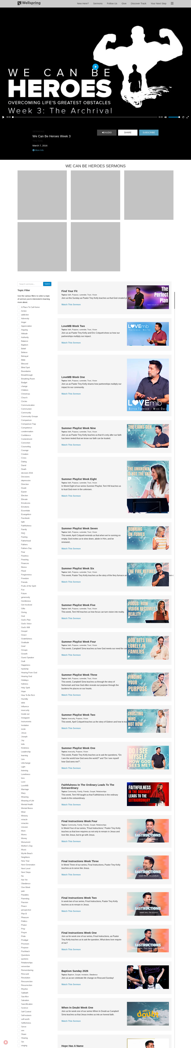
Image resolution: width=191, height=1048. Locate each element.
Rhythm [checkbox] (24, 989)
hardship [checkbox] (24, 669)
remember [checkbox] (25, 966)
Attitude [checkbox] (24, 333)
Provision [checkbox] (25, 944)
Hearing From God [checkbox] (29, 672)
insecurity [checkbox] (25, 710)
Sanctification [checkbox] (26, 1004)
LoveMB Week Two (73, 326)
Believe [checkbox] (24, 352)
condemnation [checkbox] (27, 431)
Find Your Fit (69, 291)
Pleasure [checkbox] (25, 917)
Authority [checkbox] (25, 337)
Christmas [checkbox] (25, 394)
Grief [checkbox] (23, 646)
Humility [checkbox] (24, 699)
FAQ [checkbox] (23, 533)
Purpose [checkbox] (24, 947)
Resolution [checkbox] (25, 978)
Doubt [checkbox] (23, 488)
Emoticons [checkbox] (25, 503)
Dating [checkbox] (24, 461)
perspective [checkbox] (26, 910)
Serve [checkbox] (23, 1027)
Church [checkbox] (24, 397)
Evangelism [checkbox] (26, 514)
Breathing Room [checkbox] (28, 379)
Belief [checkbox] (23, 348)
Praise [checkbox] (24, 925)
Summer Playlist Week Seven (79, 528)
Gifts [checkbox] (23, 608)
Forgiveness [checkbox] (26, 574)
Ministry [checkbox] (24, 816)
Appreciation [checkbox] (26, 326)
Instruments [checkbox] (26, 721)
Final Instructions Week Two (79, 897)
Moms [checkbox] (24, 834)
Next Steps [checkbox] (26, 872)
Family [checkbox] (24, 529)
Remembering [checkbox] (27, 970)
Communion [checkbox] (26, 409)
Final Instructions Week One (79, 932)
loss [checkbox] (23, 778)
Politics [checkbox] (24, 921)
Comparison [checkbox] (26, 420)
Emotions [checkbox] (25, 507)
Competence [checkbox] (26, 428)
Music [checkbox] (23, 849)
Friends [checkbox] (24, 582)
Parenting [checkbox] (25, 898)
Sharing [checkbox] (24, 1038)
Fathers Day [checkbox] (26, 548)
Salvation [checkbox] (25, 1000)
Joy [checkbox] (22, 740)
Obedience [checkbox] (25, 883)
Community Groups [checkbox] (29, 416)
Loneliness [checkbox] (25, 774)
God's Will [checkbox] (25, 627)
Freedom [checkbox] (25, 578)
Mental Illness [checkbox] (27, 808)
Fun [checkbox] (22, 590)
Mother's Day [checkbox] (27, 846)
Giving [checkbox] (24, 612)
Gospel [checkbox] (24, 631)
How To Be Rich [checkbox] (28, 695)
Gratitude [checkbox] (25, 642)
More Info (39, 150)
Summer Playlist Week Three (79, 674)
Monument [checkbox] (25, 842)
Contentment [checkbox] (26, 439)
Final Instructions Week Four (79, 821)
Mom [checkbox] (23, 831)
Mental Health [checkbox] (27, 804)
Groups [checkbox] (24, 650)
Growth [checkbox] (24, 654)
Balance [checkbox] (24, 341)
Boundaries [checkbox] (26, 371)
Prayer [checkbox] (24, 932)
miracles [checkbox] (24, 823)
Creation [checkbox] (24, 454)
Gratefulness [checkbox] (26, 639)
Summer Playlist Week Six (77, 568)
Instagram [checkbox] (25, 718)
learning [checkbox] (24, 755)
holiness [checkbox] (24, 684)
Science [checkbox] (24, 1008)
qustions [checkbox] (24, 959)
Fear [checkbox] (23, 552)
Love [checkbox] (23, 782)
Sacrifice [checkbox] (25, 996)
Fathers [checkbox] (24, 544)
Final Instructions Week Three (80, 861)
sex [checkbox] (22, 1030)
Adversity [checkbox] (25, 318)
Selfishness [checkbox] (26, 1023)
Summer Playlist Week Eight (79, 479)
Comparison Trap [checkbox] (28, 424)
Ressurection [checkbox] (26, 981)
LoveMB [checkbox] (24, 785)
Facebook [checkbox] (25, 518)
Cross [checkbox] (23, 458)
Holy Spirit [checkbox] (25, 687)
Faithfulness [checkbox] (26, 526)
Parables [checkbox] (25, 895)
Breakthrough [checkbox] (27, 375)
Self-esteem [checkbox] (26, 1015)
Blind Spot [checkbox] (25, 367)
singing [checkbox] (24, 1045)
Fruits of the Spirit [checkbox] (28, 586)
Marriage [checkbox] (25, 789)
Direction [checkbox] (25, 484)
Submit (47, 284)
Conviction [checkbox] (25, 443)
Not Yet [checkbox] (24, 880)
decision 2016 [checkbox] (27, 473)
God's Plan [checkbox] (26, 620)
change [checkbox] (24, 386)
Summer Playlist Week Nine (78, 428)
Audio (108, 132)
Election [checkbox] (24, 495)
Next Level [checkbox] (25, 868)
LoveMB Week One (73, 377)
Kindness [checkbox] (25, 748)
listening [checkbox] (24, 770)
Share (127, 132)
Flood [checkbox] (23, 571)
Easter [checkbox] (24, 492)
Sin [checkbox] (22, 1042)
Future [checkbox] (24, 593)
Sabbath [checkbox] (24, 993)
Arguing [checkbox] (24, 330)
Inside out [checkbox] (25, 714)
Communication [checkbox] (28, 405)
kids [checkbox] (23, 744)
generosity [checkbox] (25, 597)
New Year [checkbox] (25, 861)
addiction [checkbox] (25, 315)
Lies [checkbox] (23, 759)
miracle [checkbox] (24, 819)
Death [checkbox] (23, 469)
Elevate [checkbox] (24, 499)
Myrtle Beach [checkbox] (26, 853)
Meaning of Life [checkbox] (27, 801)
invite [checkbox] (23, 729)
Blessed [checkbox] (24, 364)
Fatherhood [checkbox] (26, 541)
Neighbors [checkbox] (25, 857)
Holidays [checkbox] (25, 680)
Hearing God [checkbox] (26, 676)
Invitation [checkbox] (25, 725)
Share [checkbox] (23, 1034)
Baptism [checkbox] (24, 345)
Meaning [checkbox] (24, 797)
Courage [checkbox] (24, 450)
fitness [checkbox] (24, 567)
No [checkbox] (22, 876)
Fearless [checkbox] (25, 556)
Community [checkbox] (26, 413)
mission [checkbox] (24, 827)
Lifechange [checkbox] (25, 763)
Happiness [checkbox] (25, 665)
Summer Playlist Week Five (78, 605)
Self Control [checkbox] (26, 1011)
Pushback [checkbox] (25, 951)
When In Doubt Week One (77, 1007)
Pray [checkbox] (23, 929)
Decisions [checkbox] (25, 477)
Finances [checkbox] (25, 563)
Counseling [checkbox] (26, 446)
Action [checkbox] (24, 311)
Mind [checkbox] (23, 812)
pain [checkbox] (23, 891)
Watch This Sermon (71, 304)
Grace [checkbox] (24, 635)
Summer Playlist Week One (78, 748)
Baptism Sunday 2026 (74, 971)
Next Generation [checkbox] (28, 865)
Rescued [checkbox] (25, 974)
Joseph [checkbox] (24, 736)
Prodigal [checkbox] (24, 940)
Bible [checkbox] (23, 360)
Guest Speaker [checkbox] (27, 657)
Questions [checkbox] (25, 955)
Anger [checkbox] (23, 322)
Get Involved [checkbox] (26, 605)
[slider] (85, 117)
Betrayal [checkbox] (24, 356)
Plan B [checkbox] (24, 914)
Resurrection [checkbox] (26, 985)
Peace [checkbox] (24, 906)
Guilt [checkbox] (23, 661)
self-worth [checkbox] (25, 1019)
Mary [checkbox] (23, 793)
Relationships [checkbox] (27, 962)
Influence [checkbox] (25, 706)
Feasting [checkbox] (24, 559)
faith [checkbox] (23, 522)
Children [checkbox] (24, 390)
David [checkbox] (23, 465)
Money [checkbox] (24, 838)
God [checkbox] (23, 616)
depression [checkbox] (26, 480)
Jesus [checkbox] (23, 733)
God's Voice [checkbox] (26, 623)
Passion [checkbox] (24, 902)
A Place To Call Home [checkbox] (30, 307)
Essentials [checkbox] (25, 510)
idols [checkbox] (23, 703)
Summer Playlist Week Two (78, 714)
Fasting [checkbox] (24, 537)
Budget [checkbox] (24, 382)
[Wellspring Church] (29, 3)
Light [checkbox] (23, 767)
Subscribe (149, 132)
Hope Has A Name (72, 1045)
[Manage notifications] (6, 1042)
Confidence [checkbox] (26, 435)
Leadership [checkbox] (26, 752)
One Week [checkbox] (25, 887)
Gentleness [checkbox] (26, 601)
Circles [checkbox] (24, 401)
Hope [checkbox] (23, 691)
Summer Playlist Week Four (78, 641)
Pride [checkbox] (23, 936)
